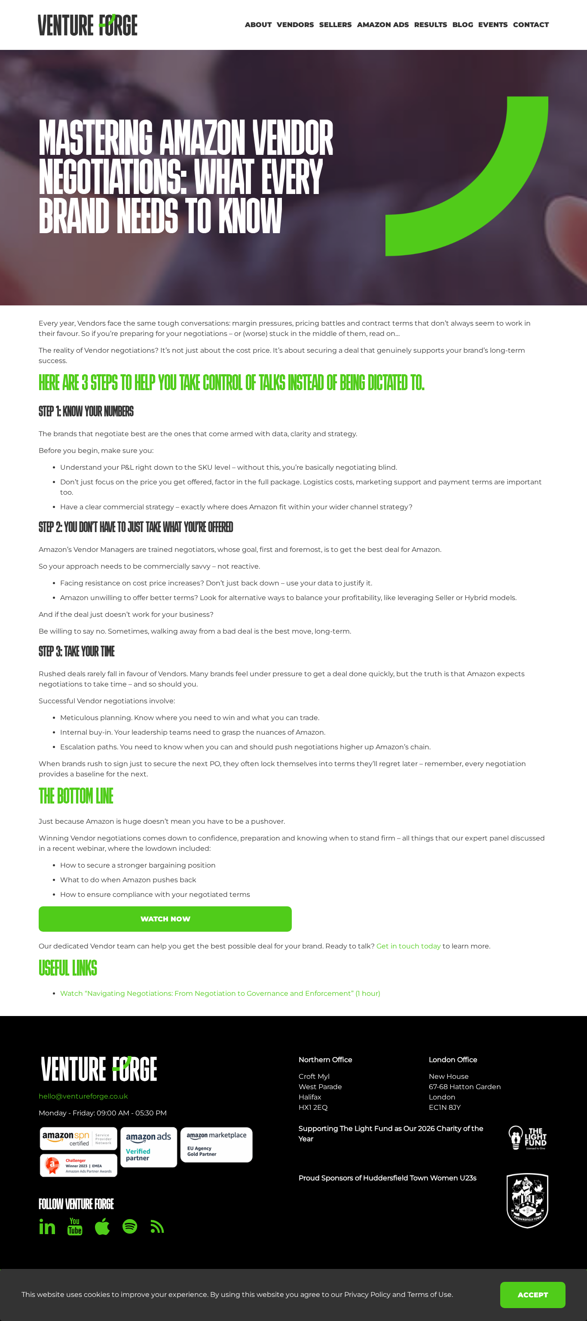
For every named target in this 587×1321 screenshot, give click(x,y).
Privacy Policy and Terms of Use (398, 1294)
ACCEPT (533, 1295)
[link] (527, 1138)
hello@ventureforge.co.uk (83, 1096)
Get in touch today (408, 946)
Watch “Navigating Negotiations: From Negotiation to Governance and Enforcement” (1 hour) (220, 993)
